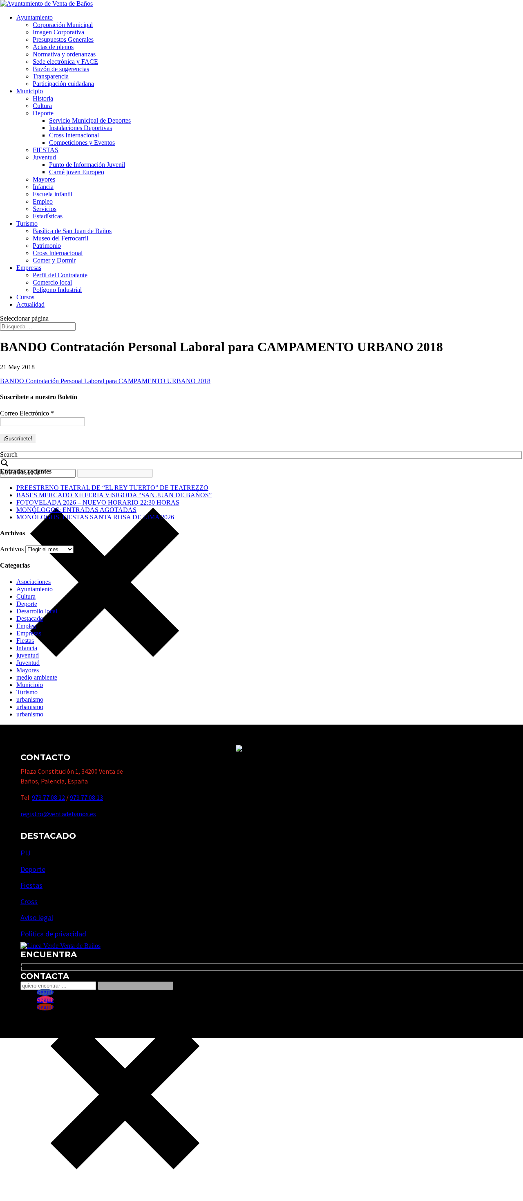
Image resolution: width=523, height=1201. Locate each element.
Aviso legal (36, 917)
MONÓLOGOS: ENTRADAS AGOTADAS (76, 509)
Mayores (44, 179)
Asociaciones (33, 581)
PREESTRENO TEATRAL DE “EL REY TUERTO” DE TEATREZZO (112, 487)
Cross (29, 901)
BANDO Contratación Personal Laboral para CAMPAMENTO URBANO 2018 (105, 380)
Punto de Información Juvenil (87, 164)
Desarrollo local (36, 611)
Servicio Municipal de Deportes (90, 120)
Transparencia (51, 76)
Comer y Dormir (54, 260)
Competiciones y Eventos (82, 142)
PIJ (25, 853)
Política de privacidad (53, 933)
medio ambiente (36, 677)
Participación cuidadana (63, 83)
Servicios (44, 208)
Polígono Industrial (57, 289)
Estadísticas (48, 216)
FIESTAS (45, 149)
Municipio (29, 91)
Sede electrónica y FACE (65, 61)
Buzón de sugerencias (61, 68)
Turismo (27, 223)
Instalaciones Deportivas (80, 127)
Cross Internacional (74, 135)
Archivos (12, 549)
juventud (27, 655)
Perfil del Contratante (60, 275)
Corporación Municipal (63, 24)
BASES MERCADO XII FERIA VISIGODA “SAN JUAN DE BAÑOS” (114, 495)
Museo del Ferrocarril (60, 238)
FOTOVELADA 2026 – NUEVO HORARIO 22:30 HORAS (97, 502)
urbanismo (29, 699)
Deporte (43, 113)
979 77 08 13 (86, 797)
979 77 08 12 (48, 797)
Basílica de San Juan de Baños (72, 230)
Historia (43, 98)
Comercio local (52, 282)
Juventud (44, 157)
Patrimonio (47, 245)
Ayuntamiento (34, 17)
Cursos (25, 297)
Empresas (28, 267)
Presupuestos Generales (63, 39)
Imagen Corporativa (58, 32)
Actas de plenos (53, 46)
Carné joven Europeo (76, 171)
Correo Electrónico (27, 413)
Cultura (42, 105)
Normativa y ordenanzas (64, 54)
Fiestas (25, 640)
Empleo (43, 201)
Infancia (43, 186)
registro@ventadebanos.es (58, 814)
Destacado (29, 618)
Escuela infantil (52, 194)
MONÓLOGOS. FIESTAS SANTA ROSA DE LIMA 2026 (95, 517)
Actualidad (30, 304)
